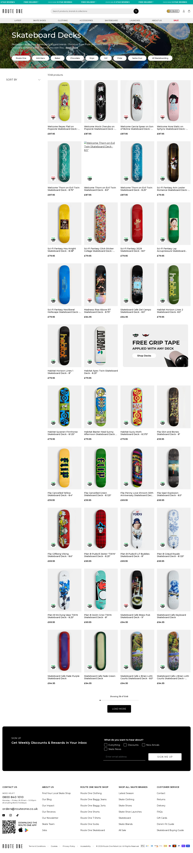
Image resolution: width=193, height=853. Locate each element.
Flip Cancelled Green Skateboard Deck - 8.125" (97, 494)
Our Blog (47, 799)
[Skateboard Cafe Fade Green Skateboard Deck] (101, 651)
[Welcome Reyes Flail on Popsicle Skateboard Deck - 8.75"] (64, 101)
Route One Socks (89, 824)
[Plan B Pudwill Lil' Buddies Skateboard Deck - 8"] (137, 529)
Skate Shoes (39, 20)
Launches (135, 20)
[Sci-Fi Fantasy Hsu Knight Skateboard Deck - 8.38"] (64, 223)
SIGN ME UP (165, 756)
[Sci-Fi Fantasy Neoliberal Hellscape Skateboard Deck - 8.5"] (64, 284)
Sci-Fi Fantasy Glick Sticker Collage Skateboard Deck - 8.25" (99, 249)
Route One (21, 58)
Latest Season (126, 793)
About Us (157, 20)
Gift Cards (162, 818)
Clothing (63, 20)
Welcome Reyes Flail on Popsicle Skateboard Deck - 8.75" (63, 127)
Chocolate (75, 58)
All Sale (122, 830)
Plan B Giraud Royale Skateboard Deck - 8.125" (170, 555)
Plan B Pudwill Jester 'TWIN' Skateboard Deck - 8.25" (99, 555)
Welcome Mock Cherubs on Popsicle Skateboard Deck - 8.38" (99, 127)
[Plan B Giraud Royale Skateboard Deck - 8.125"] (174, 529)
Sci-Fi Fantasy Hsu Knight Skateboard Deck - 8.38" (62, 249)
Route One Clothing (91, 793)
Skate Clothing (126, 799)
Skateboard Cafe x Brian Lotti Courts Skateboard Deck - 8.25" (173, 677)
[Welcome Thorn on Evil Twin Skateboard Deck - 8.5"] (101, 162)
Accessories (86, 20)
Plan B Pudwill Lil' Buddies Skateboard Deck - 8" (135, 555)
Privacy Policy (69, 846)
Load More (119, 708)
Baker (57, 58)
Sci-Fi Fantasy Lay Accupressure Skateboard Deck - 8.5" (171, 249)
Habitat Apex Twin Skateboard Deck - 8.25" (101, 372)
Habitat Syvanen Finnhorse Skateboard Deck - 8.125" (63, 433)
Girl (105, 58)
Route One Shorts (90, 812)
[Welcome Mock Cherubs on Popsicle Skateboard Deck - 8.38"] (101, 101)
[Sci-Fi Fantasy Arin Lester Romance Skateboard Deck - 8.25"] (174, 162)
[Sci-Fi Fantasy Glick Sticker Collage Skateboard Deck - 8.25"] (101, 223)
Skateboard (111, 20)
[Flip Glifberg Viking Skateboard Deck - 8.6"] (64, 529)
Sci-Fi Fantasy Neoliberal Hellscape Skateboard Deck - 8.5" (63, 310)
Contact (161, 793)
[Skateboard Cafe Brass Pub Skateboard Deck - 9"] (137, 590)
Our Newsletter (50, 818)
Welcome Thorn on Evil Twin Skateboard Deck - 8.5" (100, 188)
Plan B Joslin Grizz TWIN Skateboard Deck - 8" (98, 616)
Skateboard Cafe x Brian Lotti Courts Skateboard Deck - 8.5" (136, 677)
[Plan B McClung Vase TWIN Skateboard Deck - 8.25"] (64, 590)
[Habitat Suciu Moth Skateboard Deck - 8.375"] (137, 406)
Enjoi (92, 58)
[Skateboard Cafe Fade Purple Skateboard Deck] (64, 651)
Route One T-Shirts (90, 818)
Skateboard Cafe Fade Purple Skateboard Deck (63, 677)
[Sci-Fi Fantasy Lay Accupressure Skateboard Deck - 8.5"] (174, 223)
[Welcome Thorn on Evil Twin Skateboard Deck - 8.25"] (137, 162)
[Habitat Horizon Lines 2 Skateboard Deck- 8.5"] (174, 284)
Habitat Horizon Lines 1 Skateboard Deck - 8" (60, 372)
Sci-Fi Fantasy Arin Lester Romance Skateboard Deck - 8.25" (172, 188)
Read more (72, 47)
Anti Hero (40, 58)
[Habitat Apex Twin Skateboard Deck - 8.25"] (101, 345)
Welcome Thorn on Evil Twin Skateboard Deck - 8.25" (136, 188)
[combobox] (95, 11)
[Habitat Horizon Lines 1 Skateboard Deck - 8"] (64, 345)
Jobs (44, 830)
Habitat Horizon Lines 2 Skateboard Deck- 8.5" (170, 310)
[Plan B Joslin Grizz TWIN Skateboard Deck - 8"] (101, 590)
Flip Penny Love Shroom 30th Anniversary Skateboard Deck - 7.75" (136, 494)
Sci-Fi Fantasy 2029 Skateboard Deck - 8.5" (132, 249)
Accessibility (85, 846)
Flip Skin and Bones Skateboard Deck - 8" (168, 433)
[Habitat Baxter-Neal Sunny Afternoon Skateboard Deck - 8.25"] (101, 406)
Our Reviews (48, 812)
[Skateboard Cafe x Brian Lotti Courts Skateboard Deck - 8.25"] (174, 651)
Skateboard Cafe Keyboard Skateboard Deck (171, 616)
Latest (17, 20)
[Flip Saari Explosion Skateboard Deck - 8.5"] (174, 468)
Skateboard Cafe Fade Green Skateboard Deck (99, 677)
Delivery (161, 805)
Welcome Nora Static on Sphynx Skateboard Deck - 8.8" (171, 127)
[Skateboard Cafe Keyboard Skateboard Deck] (174, 590)
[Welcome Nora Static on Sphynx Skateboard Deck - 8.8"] (174, 101)
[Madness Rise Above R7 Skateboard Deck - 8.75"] (101, 284)
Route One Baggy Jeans (93, 799)
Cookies (54, 846)
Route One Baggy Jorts (93, 805)
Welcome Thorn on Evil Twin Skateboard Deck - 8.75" (63, 188)
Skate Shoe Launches (130, 812)
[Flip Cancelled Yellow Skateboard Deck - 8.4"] (64, 468)
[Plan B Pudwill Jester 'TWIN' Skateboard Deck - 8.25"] (101, 529)
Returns (161, 799)
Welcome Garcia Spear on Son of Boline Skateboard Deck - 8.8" (136, 127)
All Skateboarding (160, 58)
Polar (119, 58)
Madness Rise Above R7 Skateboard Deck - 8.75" (97, 310)
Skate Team (48, 824)
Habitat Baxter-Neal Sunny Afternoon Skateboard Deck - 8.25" (100, 433)
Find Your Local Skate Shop (56, 793)
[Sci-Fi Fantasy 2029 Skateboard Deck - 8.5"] (137, 223)
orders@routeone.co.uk (20, 809)
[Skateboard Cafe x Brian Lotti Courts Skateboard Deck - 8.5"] (137, 651)
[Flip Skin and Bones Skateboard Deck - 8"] (174, 406)
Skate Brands (126, 824)
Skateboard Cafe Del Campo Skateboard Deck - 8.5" (135, 310)
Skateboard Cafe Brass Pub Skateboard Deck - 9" (135, 616)
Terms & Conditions (37, 846)
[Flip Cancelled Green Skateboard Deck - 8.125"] (101, 468)
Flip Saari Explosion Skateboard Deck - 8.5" (169, 494)
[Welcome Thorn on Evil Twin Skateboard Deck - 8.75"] (64, 162)
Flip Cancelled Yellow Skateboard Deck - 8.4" (60, 494)
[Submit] (136, 11)
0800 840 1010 (13, 797)
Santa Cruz (137, 58)
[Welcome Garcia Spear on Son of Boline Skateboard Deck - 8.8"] (137, 101)
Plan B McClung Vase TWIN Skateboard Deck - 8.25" (63, 616)
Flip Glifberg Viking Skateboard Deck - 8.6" (60, 555)
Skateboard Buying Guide (170, 830)
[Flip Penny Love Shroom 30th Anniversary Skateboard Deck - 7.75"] (137, 468)
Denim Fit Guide (165, 824)
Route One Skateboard (92, 830)
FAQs (160, 812)
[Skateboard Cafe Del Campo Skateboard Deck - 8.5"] (137, 284)
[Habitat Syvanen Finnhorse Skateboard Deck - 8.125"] (64, 406)
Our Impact (48, 805)
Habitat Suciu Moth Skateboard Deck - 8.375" (134, 433)
